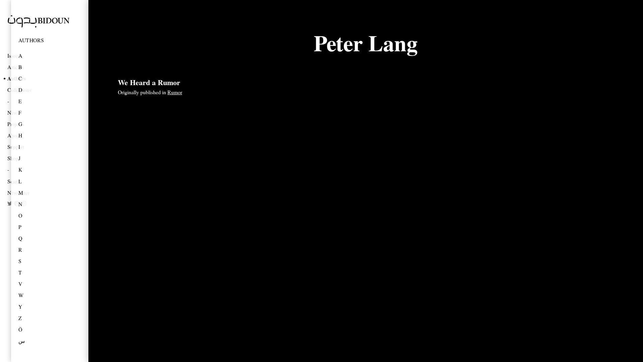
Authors (31, 40)
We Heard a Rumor (149, 82)
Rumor (174, 92)
